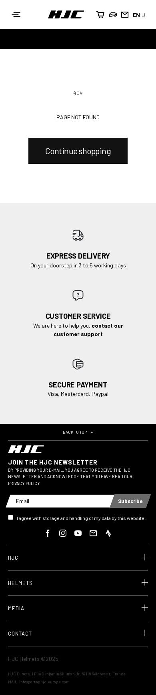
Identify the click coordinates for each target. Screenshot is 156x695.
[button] (16, 14)
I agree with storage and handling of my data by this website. (81, 518)
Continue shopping (78, 151)
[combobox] (140, 14)
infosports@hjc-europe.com (44, 681)
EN (136, 14)
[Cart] (101, 14)
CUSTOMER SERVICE (78, 316)
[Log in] (113, 14)
